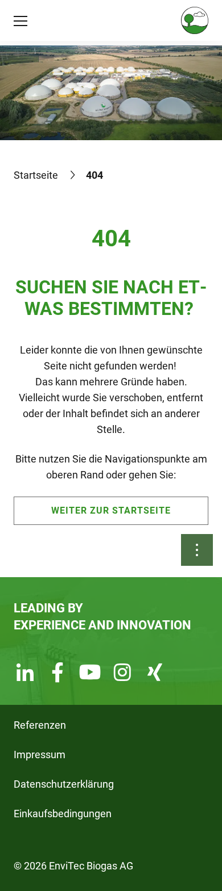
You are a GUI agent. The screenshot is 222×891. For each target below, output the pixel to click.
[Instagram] (122, 674)
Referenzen (40, 725)
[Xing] (154, 674)
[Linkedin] (25, 674)
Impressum (39, 754)
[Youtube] (90, 674)
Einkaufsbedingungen (63, 813)
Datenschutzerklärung (64, 784)
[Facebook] (57, 674)
